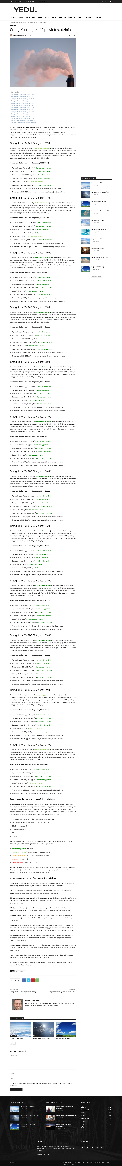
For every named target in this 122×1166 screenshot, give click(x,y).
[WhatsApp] (37, 980)
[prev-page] (11, 1043)
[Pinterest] (33, 980)
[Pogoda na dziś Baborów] (85, 222)
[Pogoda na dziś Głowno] (20, 1029)
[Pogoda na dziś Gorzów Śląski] (43, 1029)
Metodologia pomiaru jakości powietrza (23, 120)
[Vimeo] (108, 1)
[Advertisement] (75, 9)
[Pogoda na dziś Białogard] (85, 232)
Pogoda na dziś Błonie (98, 239)
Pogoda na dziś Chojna (98, 267)
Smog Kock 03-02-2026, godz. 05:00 (22, 109)
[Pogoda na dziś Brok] (85, 250)
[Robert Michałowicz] (11, 35)
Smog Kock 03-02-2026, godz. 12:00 (22, 94)
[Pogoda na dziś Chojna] (85, 269)
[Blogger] (83, 1147)
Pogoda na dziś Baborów (99, 220)
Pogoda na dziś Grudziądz (63, 1038)
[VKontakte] (102, 1147)
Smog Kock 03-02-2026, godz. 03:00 (23, 114)
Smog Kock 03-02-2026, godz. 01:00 (22, 118)
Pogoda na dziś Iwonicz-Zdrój (100, 211)
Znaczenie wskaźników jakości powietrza (24, 122)
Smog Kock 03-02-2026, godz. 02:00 (22, 116)
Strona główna (14, 22)
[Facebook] (100, 1)
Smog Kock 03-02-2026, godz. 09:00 (23, 101)
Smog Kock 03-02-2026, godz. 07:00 (22, 105)
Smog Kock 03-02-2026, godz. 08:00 (23, 103)
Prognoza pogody (20, 971)
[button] (109, 17)
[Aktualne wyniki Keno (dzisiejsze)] (50, 1118)
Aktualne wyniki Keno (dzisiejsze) (66, 1115)
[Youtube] (111, 1)
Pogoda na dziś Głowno (16, 1038)
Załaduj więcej (96, 276)
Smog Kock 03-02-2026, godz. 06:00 (23, 107)
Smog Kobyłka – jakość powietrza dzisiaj (23, 992)
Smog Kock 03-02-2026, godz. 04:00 (23, 112)
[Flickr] (92, 1147)
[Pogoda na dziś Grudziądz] (66, 1029)
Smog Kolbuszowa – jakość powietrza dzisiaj (62, 992)
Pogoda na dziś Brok (98, 248)
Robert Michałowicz (18, 35)
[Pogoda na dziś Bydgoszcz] (85, 260)
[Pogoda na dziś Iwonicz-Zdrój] (85, 213)
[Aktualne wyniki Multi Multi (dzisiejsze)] (50, 1127)
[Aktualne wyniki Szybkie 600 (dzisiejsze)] (50, 1109)
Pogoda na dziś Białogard (99, 229)
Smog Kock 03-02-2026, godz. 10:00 (22, 99)
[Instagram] (103, 1)
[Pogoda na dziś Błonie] (85, 241)
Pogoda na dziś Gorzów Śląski (41, 1038)
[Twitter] (105, 1)
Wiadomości (22, 22)
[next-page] (14, 1043)
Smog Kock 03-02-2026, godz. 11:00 (22, 96)
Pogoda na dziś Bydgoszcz (100, 257)
